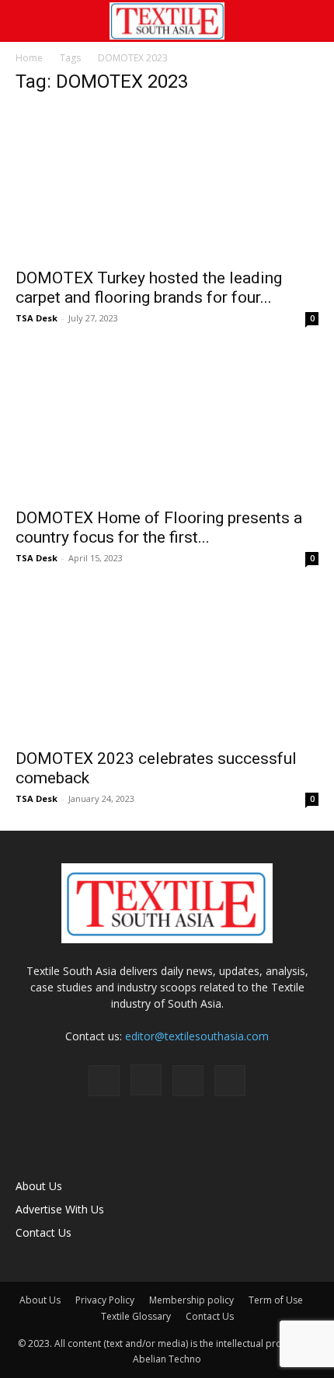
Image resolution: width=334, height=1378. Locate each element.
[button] (26, 21)
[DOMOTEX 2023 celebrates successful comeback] (167, 664)
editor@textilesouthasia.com (197, 1036)
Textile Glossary (136, 1316)
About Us (39, 1185)
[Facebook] (104, 1080)
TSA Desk (36, 318)
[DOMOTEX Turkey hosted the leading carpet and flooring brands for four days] (167, 184)
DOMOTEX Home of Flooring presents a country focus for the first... (159, 528)
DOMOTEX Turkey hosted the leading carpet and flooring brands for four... (149, 288)
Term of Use (276, 1300)
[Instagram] (146, 1079)
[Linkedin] (188, 1080)
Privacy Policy (104, 1300)
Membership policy (191, 1300)
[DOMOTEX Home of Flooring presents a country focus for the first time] (167, 424)
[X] (229, 1080)
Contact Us (43, 1232)
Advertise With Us (60, 1209)
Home (29, 57)
